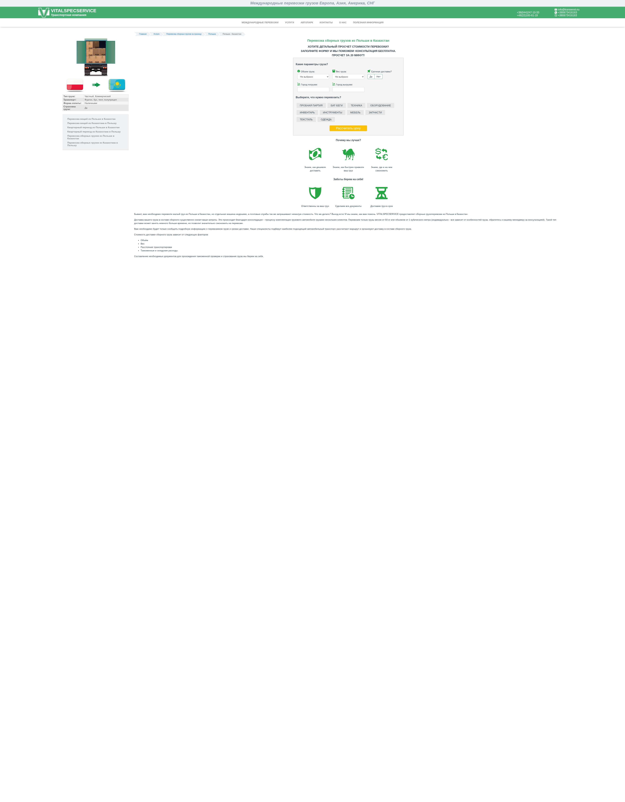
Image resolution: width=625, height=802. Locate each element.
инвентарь (307, 112)
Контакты (326, 22)
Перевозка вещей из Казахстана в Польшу (92, 123)
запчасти (375, 112)
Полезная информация (368, 22)
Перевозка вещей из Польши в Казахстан (91, 119)
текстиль (306, 119)
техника (356, 105)
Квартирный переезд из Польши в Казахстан (93, 127)
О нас (343, 22)
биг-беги (337, 105)
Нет (378, 76)
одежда (326, 119)
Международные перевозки (260, 22)
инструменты (332, 112)
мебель (355, 112)
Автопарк (307, 22)
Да (371, 76)
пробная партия (311, 105)
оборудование (380, 105)
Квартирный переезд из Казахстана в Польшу (94, 131)
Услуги (289, 22)
